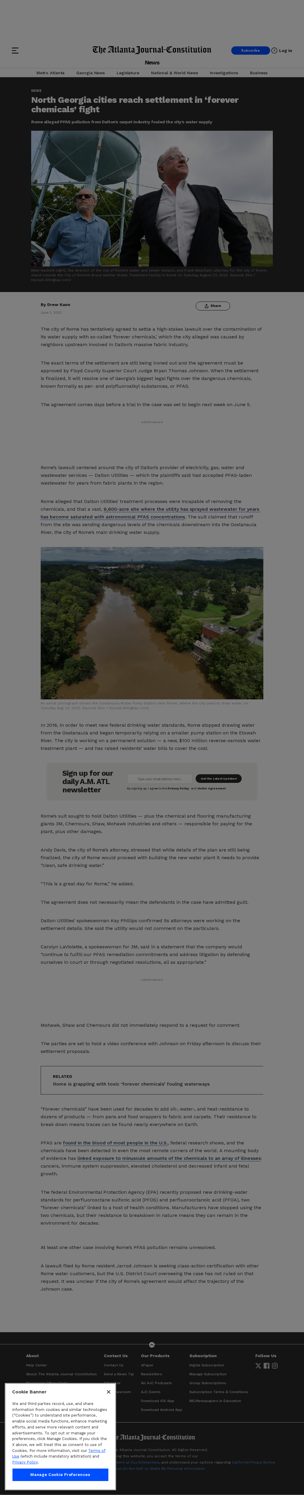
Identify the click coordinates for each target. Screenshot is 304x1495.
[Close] (108, 1391)
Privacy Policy (25, 1462)
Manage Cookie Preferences (60, 1474)
